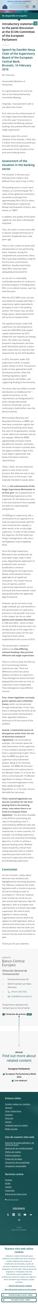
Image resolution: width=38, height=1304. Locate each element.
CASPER (8, 1187)
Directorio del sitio (13, 1199)
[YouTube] (24, 1214)
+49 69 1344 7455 (19, 992)
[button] (33, 2)
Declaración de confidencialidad (19, 1148)
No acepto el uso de (20, 1300)
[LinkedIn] (13, 1214)
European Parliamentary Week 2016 (21, 1075)
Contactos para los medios (16, 1125)
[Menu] (34, 7)
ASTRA (7, 1184)
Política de (13, 1152)
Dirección (9, 1118)
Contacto (9, 1115)
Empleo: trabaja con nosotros (17, 1104)
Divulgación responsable (15, 1166)
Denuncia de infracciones (16, 1194)
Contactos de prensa (15, 1014)
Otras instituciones (13, 1111)
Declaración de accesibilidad (17, 1163)
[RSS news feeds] (19, 1219)
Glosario (8, 1108)
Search (27, 6)
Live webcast (20, 1081)
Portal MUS (10, 1191)
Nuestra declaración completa (20, 1286)
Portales (8, 1180)
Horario (8, 1122)
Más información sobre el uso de (20, 1290)
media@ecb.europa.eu (21, 997)
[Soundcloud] (30, 1214)
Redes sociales (11, 1129)
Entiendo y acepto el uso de (20, 1295)
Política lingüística (13, 1156)
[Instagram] (19, 1214)
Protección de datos (13, 1159)
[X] (7, 1214)
